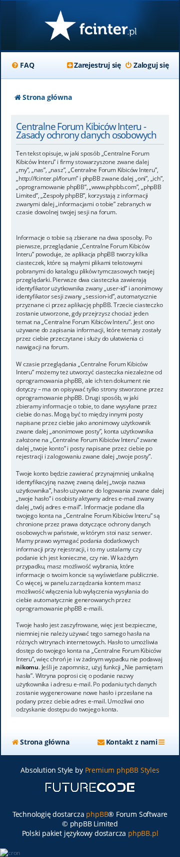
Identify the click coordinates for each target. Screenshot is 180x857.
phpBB (97, 814)
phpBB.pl (143, 833)
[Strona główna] (90, 26)
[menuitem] (22, 65)
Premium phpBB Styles (122, 770)
